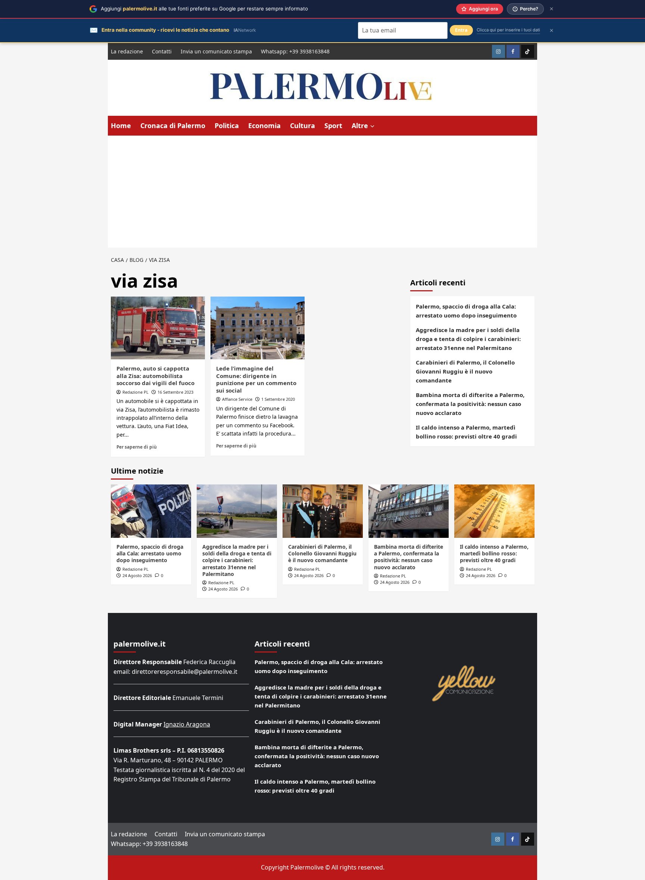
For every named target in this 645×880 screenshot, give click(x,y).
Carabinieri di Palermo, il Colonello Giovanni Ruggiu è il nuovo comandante (465, 371)
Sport (333, 125)
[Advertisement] (322, 191)
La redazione (127, 51)
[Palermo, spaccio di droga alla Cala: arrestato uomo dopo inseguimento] (151, 511)
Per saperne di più (136, 447)
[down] (372, 126)
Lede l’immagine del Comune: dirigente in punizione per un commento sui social (256, 379)
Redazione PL (135, 392)
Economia (264, 125)
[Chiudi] (551, 9)
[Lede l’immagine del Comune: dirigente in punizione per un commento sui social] (258, 328)
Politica (227, 125)
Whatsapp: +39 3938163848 (295, 51)
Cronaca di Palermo (172, 125)
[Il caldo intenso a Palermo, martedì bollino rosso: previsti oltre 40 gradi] (494, 511)
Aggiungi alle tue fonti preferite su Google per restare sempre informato (204, 9)
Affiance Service (237, 399)
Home (121, 125)
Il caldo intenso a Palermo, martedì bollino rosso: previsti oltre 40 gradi (466, 432)
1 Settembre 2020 (278, 399)
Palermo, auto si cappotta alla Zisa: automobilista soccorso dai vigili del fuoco (155, 376)
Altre (360, 125)
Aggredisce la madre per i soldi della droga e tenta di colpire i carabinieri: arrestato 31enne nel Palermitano (468, 338)
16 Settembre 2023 (175, 392)
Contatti (162, 51)
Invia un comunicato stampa (216, 51)
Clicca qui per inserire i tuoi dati (508, 29)
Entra (461, 30)
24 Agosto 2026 (137, 575)
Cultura (302, 125)
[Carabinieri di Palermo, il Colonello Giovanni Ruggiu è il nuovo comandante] (323, 511)
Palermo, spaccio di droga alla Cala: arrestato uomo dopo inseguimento (466, 311)
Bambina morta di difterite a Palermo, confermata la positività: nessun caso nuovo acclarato (470, 403)
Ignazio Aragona (186, 724)
